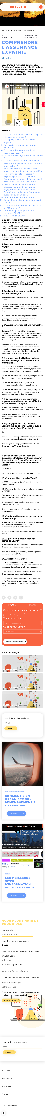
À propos (6, 1071)
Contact (5, 1094)
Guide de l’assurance (8, 30)
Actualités (6, 1086)
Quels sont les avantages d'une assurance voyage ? (19, 151)
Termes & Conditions (10, 1105)
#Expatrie (7, 58)
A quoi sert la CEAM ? (15, 215)
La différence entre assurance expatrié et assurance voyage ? (23, 135)
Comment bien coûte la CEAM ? (20, 197)
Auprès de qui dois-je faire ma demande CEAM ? (19, 211)
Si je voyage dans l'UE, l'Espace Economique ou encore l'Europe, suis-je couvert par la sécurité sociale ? (23, 179)
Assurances (7, 1078)
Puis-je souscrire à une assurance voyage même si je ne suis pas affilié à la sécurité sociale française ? (23, 171)
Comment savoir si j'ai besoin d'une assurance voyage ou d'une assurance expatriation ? (23, 163)
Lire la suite (13, 813)
